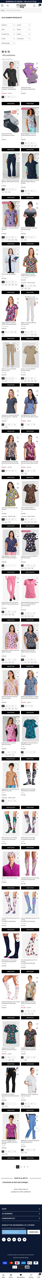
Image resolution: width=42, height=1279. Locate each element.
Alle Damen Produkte (14, 10)
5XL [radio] (35, 146)
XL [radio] (22, 146)
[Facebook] (4, 1239)
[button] (3, 52)
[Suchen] (8, 5)
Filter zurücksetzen (8, 55)
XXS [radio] (22, 143)
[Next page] (27, 1167)
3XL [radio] (29, 146)
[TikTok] (19, 1239)
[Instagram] (9, 1239)
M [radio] (8, 97)
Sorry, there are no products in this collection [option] (21, 1190)
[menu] (2, 5)
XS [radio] (3, 97)
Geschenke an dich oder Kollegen (15, 1182)
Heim (2, 10)
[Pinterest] (14, 1239)
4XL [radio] (32, 146)
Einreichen (33, 1232)
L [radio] (15, 189)
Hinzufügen (10, 103)
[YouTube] (24, 1239)
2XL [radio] (25, 146)
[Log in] (34, 5)
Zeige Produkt (30, 526)
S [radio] (28, 143)
